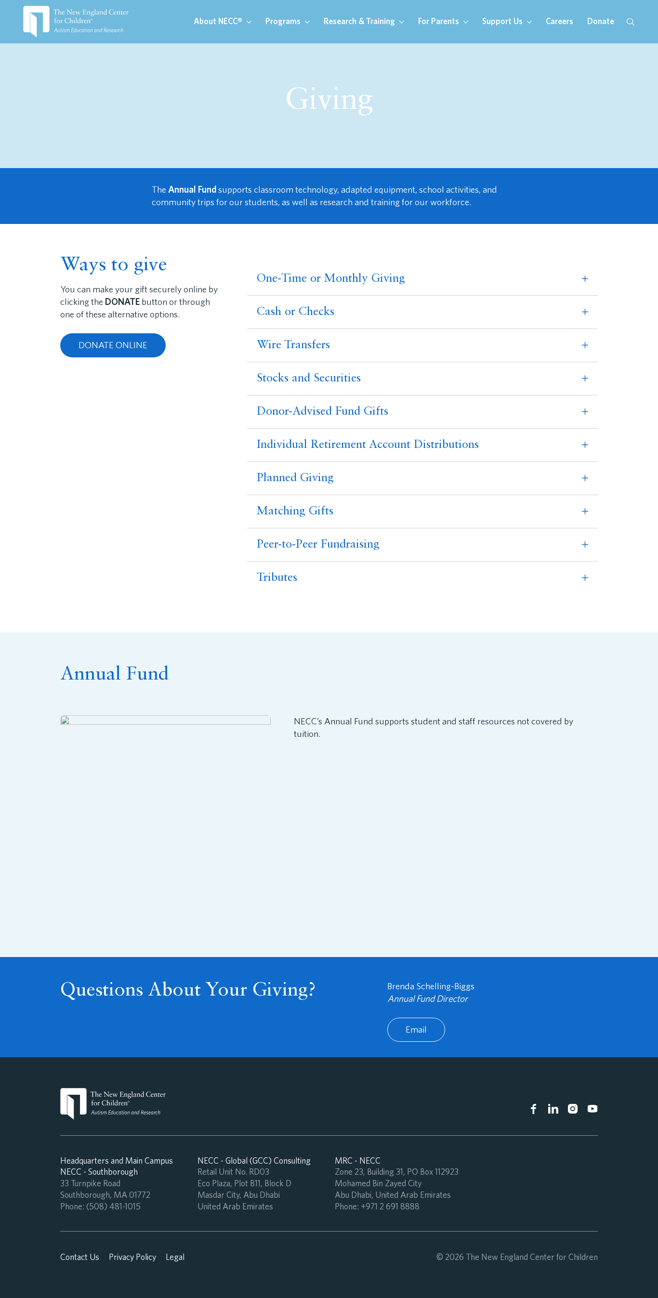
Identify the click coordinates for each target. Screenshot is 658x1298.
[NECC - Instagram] (573, 1109)
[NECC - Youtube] (593, 1109)
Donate (600, 21)
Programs (284, 21)
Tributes (277, 578)
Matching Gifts (295, 511)
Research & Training (360, 21)
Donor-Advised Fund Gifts (322, 412)
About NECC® (219, 21)
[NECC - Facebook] (533, 1109)
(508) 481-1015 (113, 1206)
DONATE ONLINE (113, 345)
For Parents (439, 21)
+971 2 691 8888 (390, 1206)
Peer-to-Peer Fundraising (318, 545)
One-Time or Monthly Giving (331, 279)
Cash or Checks (295, 312)
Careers (559, 21)
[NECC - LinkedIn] (553, 1109)
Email (416, 1029)
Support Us (503, 21)
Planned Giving (295, 478)
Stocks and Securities (309, 378)
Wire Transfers (293, 345)
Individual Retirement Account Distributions (368, 445)
